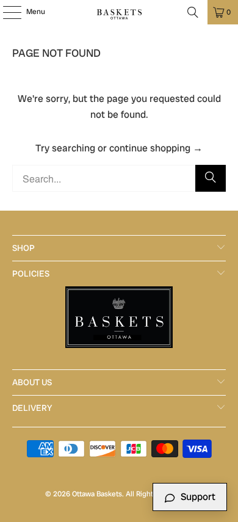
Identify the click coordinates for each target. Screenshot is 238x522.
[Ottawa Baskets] (119, 12)
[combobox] (119, 178)
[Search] (192, 12)
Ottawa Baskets (97, 494)
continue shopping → (156, 148)
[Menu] (6, 12)
